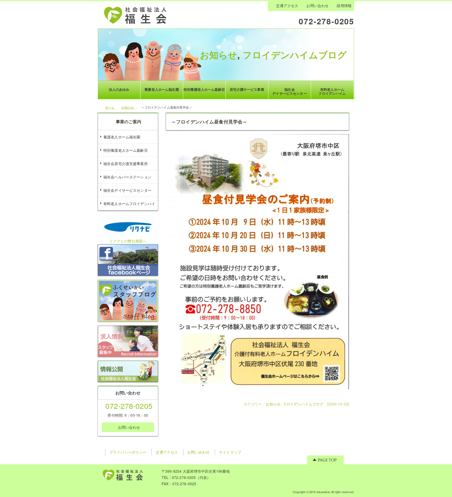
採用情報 (344, 5)
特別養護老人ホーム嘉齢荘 (125, 150)
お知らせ (219, 54)
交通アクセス (287, 5)
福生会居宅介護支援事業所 (125, 163)
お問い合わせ (317, 5)
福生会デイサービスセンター (127, 190)
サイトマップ (230, 452)
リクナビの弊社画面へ (127, 241)
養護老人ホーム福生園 (121, 136)
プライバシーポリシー (127, 452)
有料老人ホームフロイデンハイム (126, 210)
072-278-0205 (326, 20)
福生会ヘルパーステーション (127, 176)
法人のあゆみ (119, 89)
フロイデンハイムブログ (294, 54)
